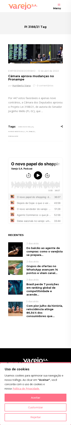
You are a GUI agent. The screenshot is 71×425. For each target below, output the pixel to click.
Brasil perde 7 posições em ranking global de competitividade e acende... (42, 289)
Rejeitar (35, 417)
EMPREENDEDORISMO (22, 71)
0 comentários (44, 85)
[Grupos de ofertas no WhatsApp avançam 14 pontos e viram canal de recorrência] (15, 267)
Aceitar (35, 397)
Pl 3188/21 (30, 131)
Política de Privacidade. (26, 388)
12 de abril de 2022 (48, 71)
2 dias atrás (32, 243)
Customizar (35, 407)
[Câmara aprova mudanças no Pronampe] (35, 53)
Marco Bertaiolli (16, 131)
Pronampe (13, 136)
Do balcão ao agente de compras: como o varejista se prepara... (44, 251)
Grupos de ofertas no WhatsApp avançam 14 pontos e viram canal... (42, 270)
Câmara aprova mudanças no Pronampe (31, 77)
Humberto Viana (21, 85)
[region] (35, 394)
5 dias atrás (32, 301)
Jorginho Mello (25, 127)
